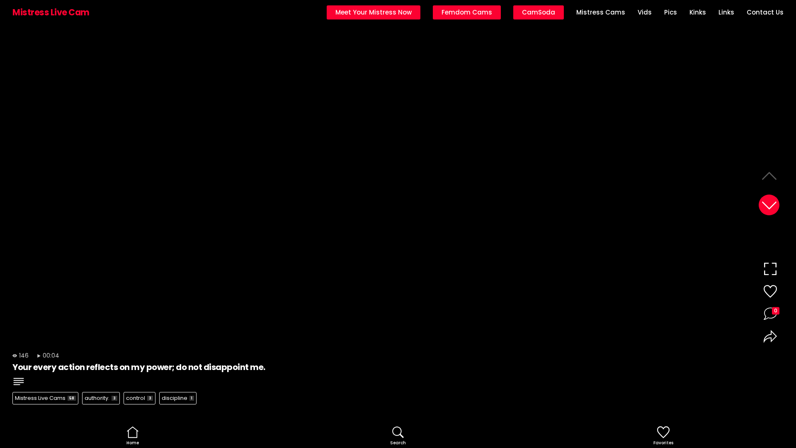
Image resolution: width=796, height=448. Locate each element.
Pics (670, 12)
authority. (100, 398)
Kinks (697, 12)
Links (726, 12)
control (138, 398)
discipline (177, 398)
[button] (769, 205)
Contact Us (765, 12)
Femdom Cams (467, 12)
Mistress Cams (600, 12)
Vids (645, 12)
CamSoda (538, 12)
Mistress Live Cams (44, 398)
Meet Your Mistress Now (373, 12)
